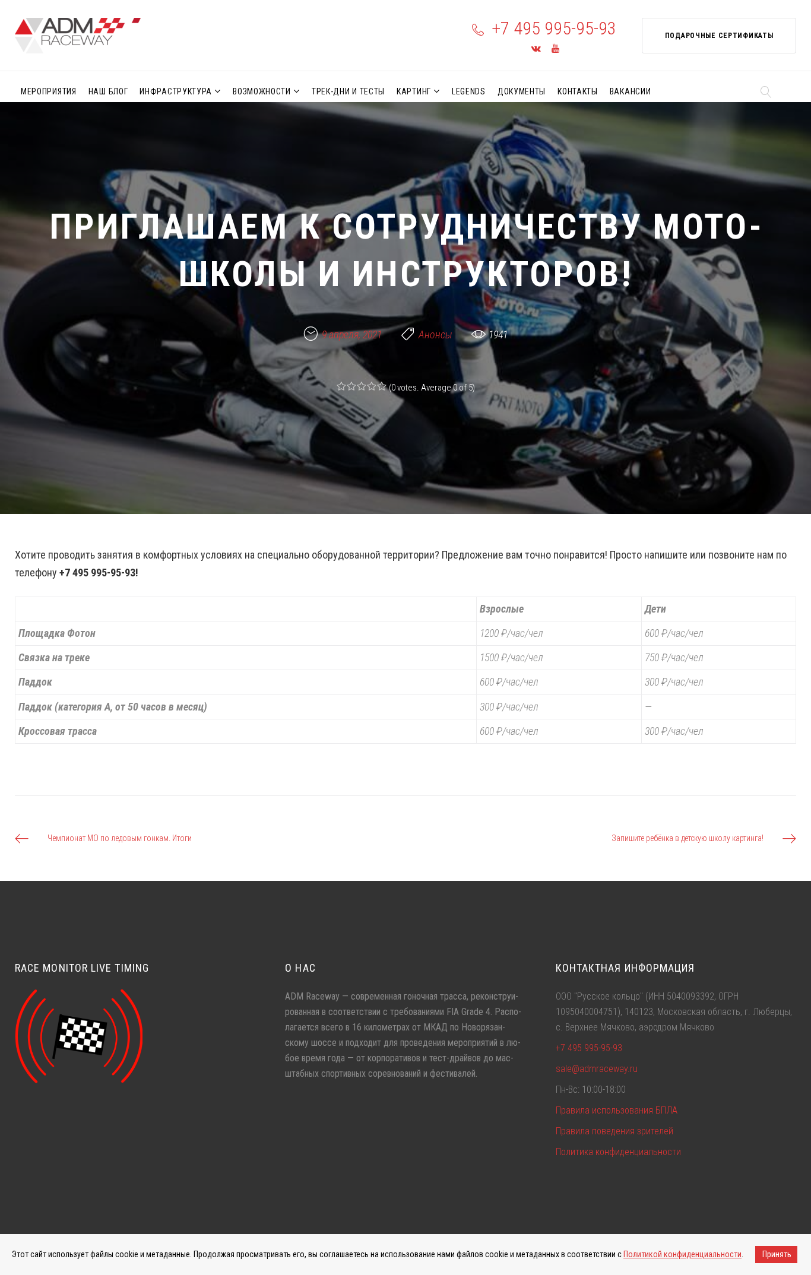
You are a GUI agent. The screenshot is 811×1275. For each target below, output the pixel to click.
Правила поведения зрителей (614, 1131)
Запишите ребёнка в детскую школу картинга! (688, 838)
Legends (469, 91)
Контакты (577, 91)
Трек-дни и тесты (348, 91)
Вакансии (630, 91)
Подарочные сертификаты (719, 35)
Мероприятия (49, 91)
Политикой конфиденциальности (682, 1254)
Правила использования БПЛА (616, 1110)
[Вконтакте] (536, 49)
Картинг (414, 91)
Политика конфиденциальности (618, 1151)
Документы (522, 91)
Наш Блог (108, 91)
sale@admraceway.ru (597, 1068)
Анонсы (435, 334)
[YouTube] (555, 49)
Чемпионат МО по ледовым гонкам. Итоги (119, 838)
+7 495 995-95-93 (554, 28)
